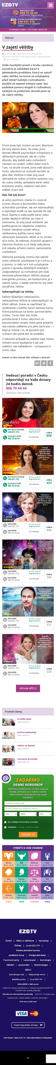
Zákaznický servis (37, 974)
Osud (22, 57)
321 (49, 624)
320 (49, 671)
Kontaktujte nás (16, 974)
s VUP (19, 827)
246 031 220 (42, 30)
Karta (38, 54)
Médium (41, 57)
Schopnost (21, 54)
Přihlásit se (28, 834)
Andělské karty (16, 955)
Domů (9, 940)
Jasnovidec (24, 965)
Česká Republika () (26, 1025)
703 (49, 577)
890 (49, 529)
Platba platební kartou (28, 950)
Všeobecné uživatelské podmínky (18, 994)
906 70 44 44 (16, 388)
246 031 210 (13, 432)
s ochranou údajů (32, 827)
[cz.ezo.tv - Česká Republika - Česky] (10, 5)
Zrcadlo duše (24, 719)
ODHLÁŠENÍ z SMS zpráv (28, 984)
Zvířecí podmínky (26, 732)
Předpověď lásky (37, 955)
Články (18, 945)
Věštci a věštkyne (25, 940)
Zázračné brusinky (27, 759)
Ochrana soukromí (28, 1001)
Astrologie (45, 960)
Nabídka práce (19, 979)
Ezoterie (31, 54)
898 (49, 435)
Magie (48, 57)
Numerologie (41, 965)
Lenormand (29, 960)
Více (45, 400)
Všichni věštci (28, 688)
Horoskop (44, 940)
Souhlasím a (23, 827)
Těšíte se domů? (26, 745)
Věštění (10, 965)
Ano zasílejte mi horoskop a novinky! (23, 822)
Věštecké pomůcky (10, 57)
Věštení (8, 54)
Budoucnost (31, 57)
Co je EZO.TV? (33, 945)
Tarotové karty (11, 960)
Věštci (28, 969)
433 (49, 482)
